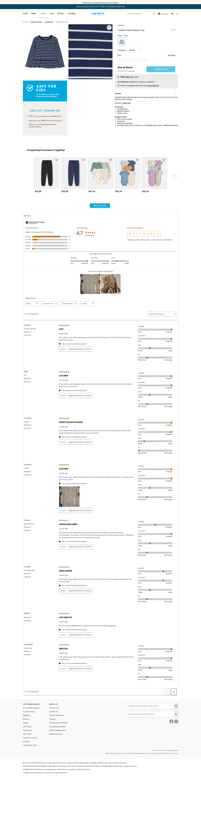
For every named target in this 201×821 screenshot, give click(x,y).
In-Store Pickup (29, 711)
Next (125, 2)
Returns (26, 719)
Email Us (26, 741)
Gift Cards (27, 726)
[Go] (154, 13)
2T (121, 60)
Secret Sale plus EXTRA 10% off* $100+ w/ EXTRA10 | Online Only (100, 6)
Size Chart (27, 734)
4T (137, 60)
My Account (28, 730)
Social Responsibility (57, 726)
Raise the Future (55, 734)
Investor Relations (56, 715)
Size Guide (171, 55)
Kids (52, 13)
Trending (71, 13)
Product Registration (57, 730)
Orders (25, 723)
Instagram (176, 721)
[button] (45, 51)
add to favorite (109, 27)
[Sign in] (172, 13)
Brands (60, 13)
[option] (46, 175)
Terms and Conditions (112, 753)
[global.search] (176, 714)
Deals (25, 13)
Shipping (26, 715)
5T (145, 60)
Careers (52, 719)
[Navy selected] (122, 42)
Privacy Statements (127, 753)
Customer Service (30, 738)
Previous (76, 2)
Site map (175, 753)
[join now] (176, 706)
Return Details (153, 85)
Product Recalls (166, 753)
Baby (34, 13)
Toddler (43, 13)
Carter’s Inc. (54, 711)
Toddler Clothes (36, 22)
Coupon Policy (155, 753)
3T (129, 60)
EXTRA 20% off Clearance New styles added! (100, 3)
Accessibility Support (31, 708)
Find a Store (54, 708)
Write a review (100, 205)
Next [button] (175, 175)
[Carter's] (98, 14)
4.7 (174, 30)
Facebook (171, 721)
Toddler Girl (49, 22)
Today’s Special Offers (58, 723)
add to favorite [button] (56, 160)
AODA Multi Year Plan (142, 753)
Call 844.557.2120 (30, 745)
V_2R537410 (126, 103)
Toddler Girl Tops (62, 22)
